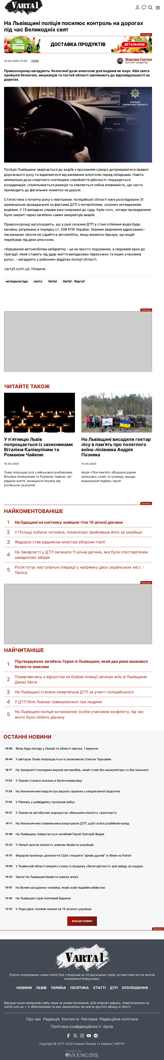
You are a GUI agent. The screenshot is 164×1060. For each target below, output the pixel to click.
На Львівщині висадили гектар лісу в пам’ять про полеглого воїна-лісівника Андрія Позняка (116, 447)
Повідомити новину (144, 7)
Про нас (33, 1019)
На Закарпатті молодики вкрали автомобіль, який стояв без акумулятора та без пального (82, 770)
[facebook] (68, 1036)
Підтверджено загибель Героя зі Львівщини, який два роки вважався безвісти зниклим (81, 664)
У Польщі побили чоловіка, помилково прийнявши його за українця (78, 532)
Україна (58, 988)
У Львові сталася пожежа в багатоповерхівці (49, 780)
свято (38, 281)
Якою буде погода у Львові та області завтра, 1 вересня (57, 748)
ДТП (114, 988)
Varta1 (52, 281)
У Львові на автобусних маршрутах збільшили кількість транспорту (66, 812)
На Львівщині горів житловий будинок (43, 898)
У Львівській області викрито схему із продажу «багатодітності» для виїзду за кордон (79, 866)
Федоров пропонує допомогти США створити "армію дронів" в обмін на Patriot (73, 855)
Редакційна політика (119, 1019)
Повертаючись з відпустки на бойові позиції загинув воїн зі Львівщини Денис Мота (81, 679)
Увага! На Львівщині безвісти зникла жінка (47, 877)
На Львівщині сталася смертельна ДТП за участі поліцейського (74, 692)
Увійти (137, 7)
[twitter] (75, 1036)
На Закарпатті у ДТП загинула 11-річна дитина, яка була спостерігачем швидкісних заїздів (81, 555)
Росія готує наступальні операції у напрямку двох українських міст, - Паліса (79, 570)
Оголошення (135, 988)
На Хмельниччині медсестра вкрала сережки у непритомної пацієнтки (68, 791)
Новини (24, 988)
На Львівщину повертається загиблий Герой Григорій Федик (60, 834)
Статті (99, 988)
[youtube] (89, 1036)
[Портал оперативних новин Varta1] (23, 7)
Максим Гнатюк (138, 59)
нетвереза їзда (17, 281)
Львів (35, 60)
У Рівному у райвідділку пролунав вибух (45, 802)
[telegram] (96, 1036)
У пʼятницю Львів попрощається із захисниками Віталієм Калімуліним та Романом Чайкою (38, 447)
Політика (79, 988)
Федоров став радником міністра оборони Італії (60, 542)
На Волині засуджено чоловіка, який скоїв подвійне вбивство (60, 887)
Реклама (78, 44)
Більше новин (82, 921)
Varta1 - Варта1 (74, 281)
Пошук (150, 7)
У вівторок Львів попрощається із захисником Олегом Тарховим (63, 759)
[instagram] (82, 1036)
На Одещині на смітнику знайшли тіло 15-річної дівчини (69, 522)
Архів (108, 1026)
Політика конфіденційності (76, 1026)
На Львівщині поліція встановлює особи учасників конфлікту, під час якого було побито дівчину (79, 714)
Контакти (70, 1019)
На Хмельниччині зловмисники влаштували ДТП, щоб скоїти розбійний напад (72, 823)
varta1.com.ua (13, 1006)
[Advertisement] (78, 341)
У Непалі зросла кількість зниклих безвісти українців (55, 845)
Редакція (51, 1019)
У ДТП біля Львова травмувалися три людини (58, 702)
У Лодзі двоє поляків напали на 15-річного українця (53, 909)
